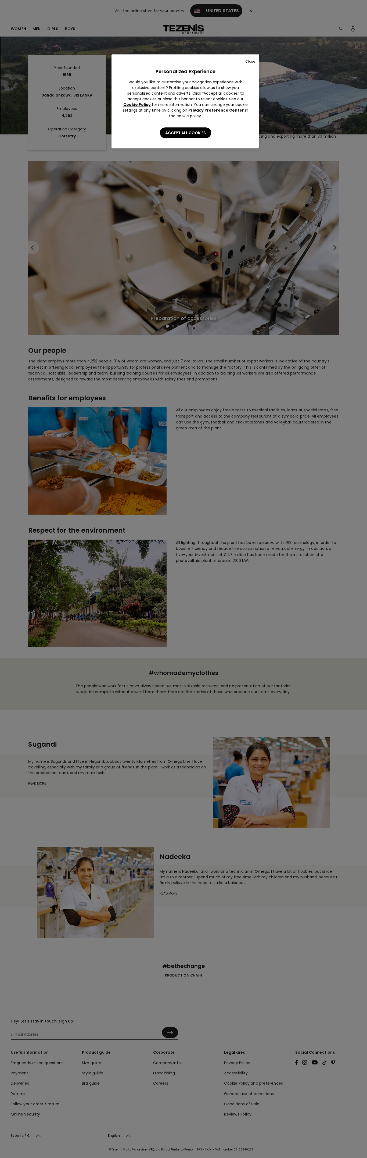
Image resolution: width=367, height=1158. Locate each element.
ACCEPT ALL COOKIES (185, 133)
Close (250, 61)
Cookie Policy (137, 104)
